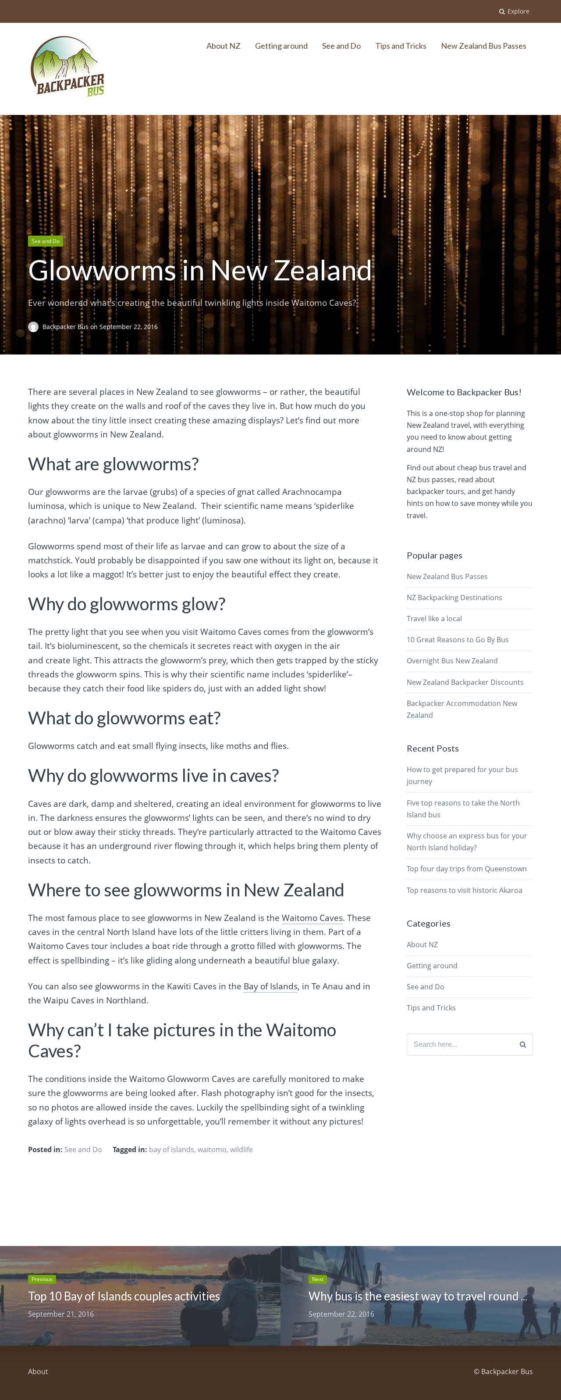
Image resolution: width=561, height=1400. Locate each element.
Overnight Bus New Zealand (452, 661)
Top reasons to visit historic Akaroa (464, 890)
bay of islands (171, 1149)
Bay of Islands (271, 986)
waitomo (212, 1149)
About (38, 1371)
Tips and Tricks (400, 45)
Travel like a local (434, 618)
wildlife (241, 1149)
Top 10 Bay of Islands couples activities (124, 1296)
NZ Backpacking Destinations (454, 597)
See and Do (341, 45)
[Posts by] (35, 326)
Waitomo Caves (312, 918)
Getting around (281, 45)
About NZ (223, 45)
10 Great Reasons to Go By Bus (458, 640)
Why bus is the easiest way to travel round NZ (422, 1296)
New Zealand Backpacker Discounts (465, 682)
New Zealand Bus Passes (483, 45)
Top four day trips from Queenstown (467, 869)
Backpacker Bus (66, 326)
